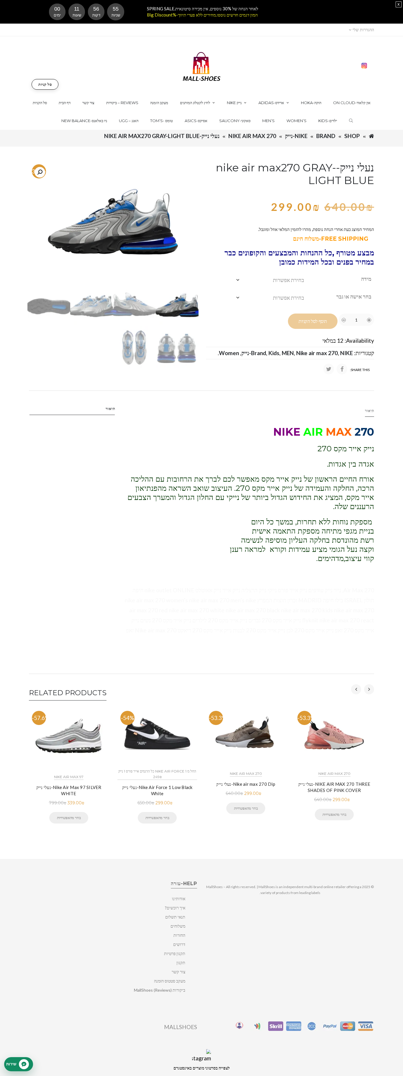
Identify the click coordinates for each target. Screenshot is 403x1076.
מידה (366, 278)
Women (229, 353)
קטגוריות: (364, 353)
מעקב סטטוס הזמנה (169, 980)
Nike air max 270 (252, 135)
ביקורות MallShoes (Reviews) (159, 990)
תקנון (180, 962)
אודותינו (178, 898)
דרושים (179, 944)
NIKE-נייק (296, 135)
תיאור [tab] (110, 408)
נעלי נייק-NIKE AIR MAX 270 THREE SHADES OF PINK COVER (334, 787)
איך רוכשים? (175, 907)
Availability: (359, 340)
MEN (288, 353)
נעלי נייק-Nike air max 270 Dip (245, 784)
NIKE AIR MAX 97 (68, 777)
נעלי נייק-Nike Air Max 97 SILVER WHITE (68, 790)
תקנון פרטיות (174, 953)
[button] (40, 172)
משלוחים (178, 926)
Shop (352, 135)
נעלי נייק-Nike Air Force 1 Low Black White (157, 790)
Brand (325, 135)
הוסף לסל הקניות (313, 321)
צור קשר (178, 971)
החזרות (179, 935)
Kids (273, 353)
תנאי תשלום (175, 916)
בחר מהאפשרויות (69, 817)
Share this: (360, 370)
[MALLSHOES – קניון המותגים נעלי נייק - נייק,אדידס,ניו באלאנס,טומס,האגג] (201, 65)
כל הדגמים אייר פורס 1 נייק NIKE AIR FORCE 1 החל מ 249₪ (157, 774)
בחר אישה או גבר (353, 296)
